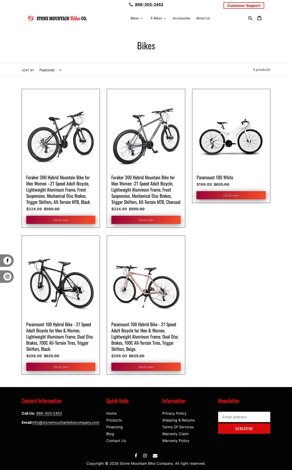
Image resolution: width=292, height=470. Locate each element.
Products (114, 420)
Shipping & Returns (178, 420)
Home (111, 413)
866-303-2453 (149, 4)
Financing (114, 427)
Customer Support (244, 5)
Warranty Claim (175, 433)
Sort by (28, 70)
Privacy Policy (174, 413)
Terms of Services (178, 427)
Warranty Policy (175, 440)
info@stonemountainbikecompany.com (65, 422)
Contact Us (116, 440)
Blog (110, 433)
